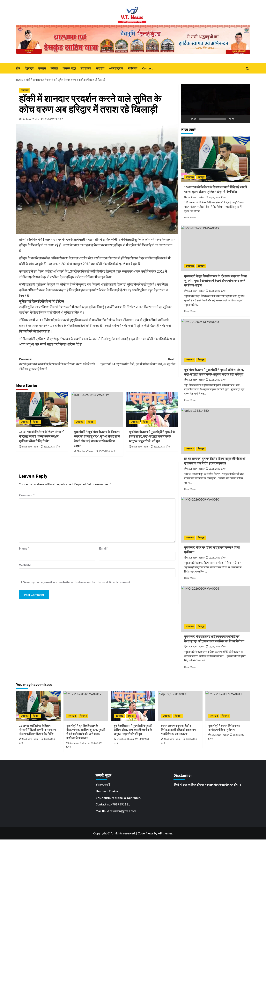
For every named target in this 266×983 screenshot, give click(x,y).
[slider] (212, 119)
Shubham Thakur (31, 119)
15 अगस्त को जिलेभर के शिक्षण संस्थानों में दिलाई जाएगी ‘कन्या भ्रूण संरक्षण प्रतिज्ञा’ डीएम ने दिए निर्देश (41, 437)
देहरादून (29, 68)
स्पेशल (54, 68)
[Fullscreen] (245, 119)
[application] (215, 103)
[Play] (186, 119)
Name (24, 548)
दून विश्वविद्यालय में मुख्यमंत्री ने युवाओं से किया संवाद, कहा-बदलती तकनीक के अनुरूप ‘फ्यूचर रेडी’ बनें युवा (152, 437)
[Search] (247, 68)
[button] (215, 103)
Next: (137, 361)
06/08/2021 (51, 119)
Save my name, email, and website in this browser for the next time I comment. (77, 582)
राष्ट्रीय (100, 68)
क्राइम (42, 68)
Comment (26, 495)
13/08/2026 (49, 446)
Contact (147, 68)
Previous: (57, 364)
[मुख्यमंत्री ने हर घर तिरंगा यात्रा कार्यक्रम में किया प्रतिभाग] (215, 520)
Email (103, 548)
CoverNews (145, 833)
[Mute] (238, 119)
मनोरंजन (132, 68)
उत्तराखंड (86, 68)
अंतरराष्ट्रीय (116, 68)
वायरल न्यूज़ (69, 68)
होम (18, 68)
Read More (190, 217)
